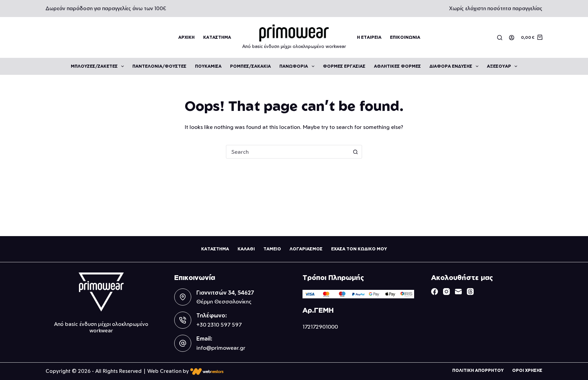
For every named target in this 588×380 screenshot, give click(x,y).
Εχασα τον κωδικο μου (359, 248)
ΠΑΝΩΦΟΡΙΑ (293, 66)
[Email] (458, 291)
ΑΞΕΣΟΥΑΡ (499, 66)
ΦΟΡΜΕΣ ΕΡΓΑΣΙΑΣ (344, 66)
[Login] (511, 37)
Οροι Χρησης (527, 370)
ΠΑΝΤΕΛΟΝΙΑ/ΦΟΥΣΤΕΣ (159, 66)
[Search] (499, 37)
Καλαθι (246, 248)
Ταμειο (272, 248)
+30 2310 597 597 (219, 324)
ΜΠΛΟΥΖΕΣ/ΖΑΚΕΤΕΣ (94, 66)
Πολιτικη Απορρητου (478, 370)
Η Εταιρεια (369, 37)
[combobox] (287, 152)
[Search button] (355, 151)
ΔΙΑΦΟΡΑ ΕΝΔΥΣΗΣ (450, 66)
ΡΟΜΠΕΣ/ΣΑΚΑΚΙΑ (250, 66)
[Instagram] (446, 291)
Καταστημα (217, 37)
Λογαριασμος (306, 248)
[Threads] (470, 291)
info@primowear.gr (220, 347)
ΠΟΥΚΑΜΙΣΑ (208, 66)
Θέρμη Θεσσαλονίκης (223, 301)
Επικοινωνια (405, 37)
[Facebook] (434, 291)
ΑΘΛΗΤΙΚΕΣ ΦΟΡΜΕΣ (397, 66)
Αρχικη (186, 37)
